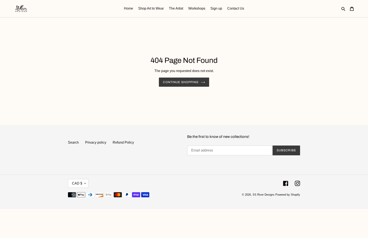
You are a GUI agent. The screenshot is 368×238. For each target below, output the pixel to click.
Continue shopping (180, 82)
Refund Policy (123, 142)
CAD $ (77, 183)
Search (73, 142)
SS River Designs (264, 194)
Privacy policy (95, 142)
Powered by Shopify (287, 194)
